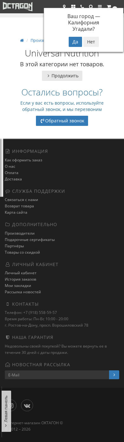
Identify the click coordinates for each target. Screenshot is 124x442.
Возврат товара (19, 206)
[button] (90, 6)
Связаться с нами (21, 199)
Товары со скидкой (22, 252)
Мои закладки (18, 285)
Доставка (13, 179)
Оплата (11, 172)
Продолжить (65, 76)
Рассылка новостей (23, 292)
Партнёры (14, 246)
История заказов (20, 279)
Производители (20, 233)
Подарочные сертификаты (30, 239)
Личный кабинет (21, 273)
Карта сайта (16, 212)
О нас (10, 166)
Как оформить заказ (23, 160)
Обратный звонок (64, 121)
